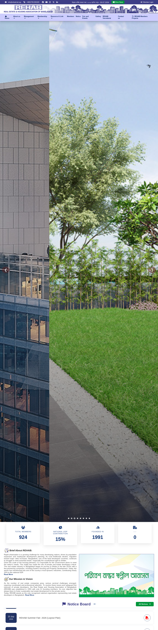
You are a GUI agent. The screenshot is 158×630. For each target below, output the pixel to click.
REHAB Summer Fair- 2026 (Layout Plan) (92, 2)
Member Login (148, 2)
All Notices (143, 604)
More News (119, 2)
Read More (8, 574)
